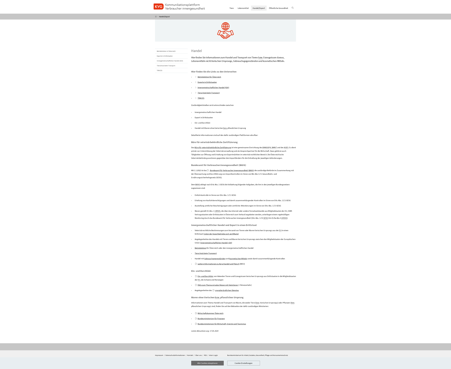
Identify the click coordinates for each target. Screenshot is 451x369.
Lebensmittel (243, 8)
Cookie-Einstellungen (244, 363)
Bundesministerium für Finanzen (211, 318)
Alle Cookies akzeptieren (207, 363)
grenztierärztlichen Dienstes (227, 290)
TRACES (159, 70)
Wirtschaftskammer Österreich (211, 313)
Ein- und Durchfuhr (205, 276)
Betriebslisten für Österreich (209, 77)
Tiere (231, 8)
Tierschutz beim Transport (166, 66)
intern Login (213, 355)
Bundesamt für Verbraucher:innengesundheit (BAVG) (232, 170)
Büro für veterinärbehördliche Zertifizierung (213, 147)
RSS (205, 355)
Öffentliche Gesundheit (278, 8)
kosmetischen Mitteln (238, 258)
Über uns (198, 355)
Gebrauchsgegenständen (214, 258)
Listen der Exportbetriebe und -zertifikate (221, 234)
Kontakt (190, 355)
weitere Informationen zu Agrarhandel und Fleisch (218, 264)
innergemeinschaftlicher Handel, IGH (216, 242)
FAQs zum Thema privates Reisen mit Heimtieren (218, 285)
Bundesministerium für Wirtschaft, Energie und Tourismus (222, 324)
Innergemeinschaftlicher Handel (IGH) (170, 61)
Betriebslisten (200, 248)
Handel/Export (259, 8)
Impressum (159, 355)
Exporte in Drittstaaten (165, 56)
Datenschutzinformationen (175, 355)
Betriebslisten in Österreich (166, 51)
